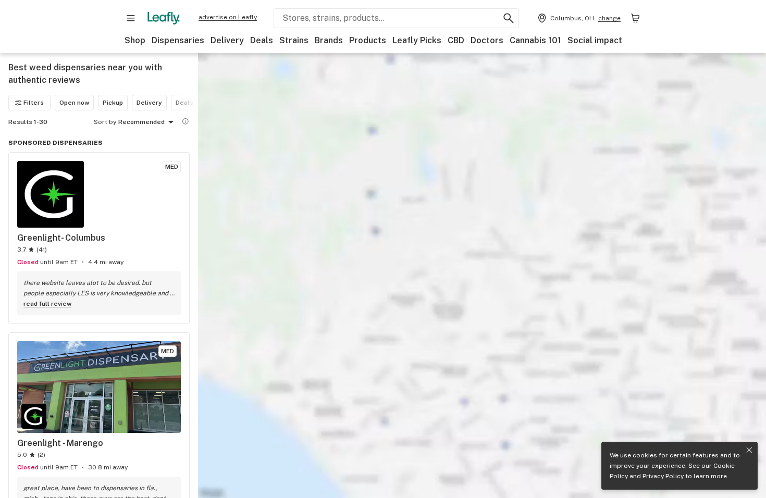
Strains (293, 40)
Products (367, 40)
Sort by (105, 122)
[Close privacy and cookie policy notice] (749, 450)
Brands (329, 40)
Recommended (141, 122)
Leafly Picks (416, 40)
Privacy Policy (663, 476)
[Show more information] (185, 121)
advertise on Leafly (228, 17)
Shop (135, 40)
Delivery (227, 40)
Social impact (594, 40)
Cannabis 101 (535, 40)
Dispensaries (178, 40)
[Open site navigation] (131, 18)
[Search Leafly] (508, 18)
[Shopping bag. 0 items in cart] (635, 18)
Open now (74, 102)
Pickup (113, 102)
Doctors (487, 40)
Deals (261, 40)
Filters (33, 102)
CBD (456, 40)
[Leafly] (163, 18)
